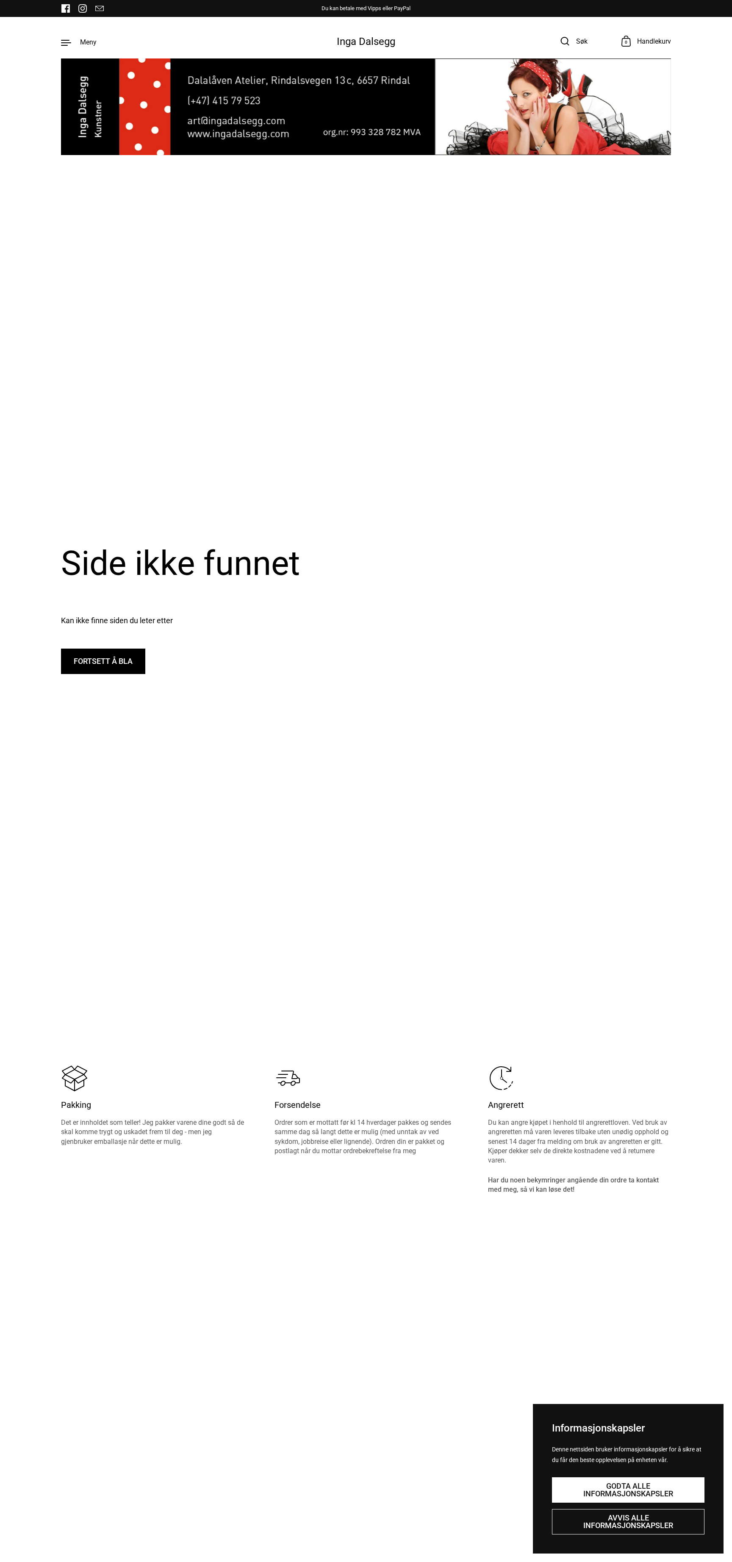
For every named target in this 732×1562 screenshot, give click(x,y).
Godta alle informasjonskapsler (628, 1490)
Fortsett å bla (103, 661)
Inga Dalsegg (366, 41)
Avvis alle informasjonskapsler (628, 1521)
